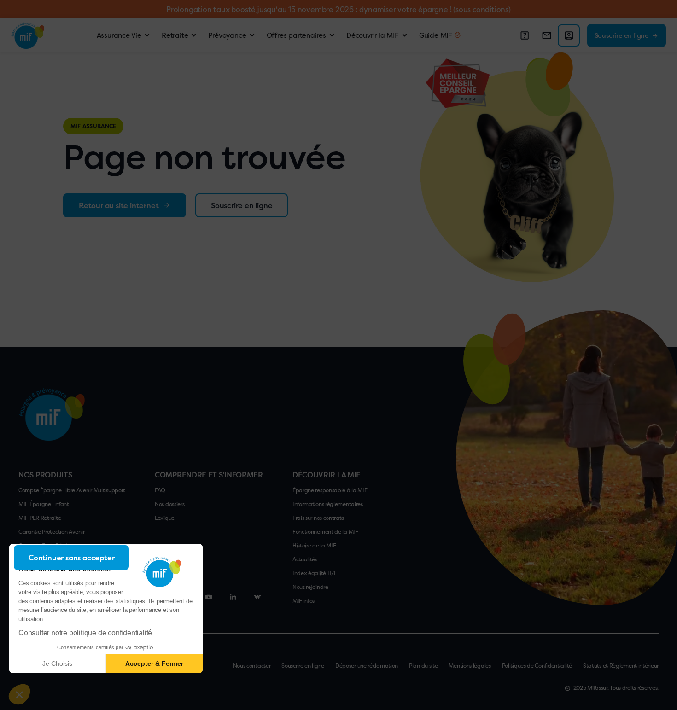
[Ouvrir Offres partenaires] (331, 35)
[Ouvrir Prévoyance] (252, 35)
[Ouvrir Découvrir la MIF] (404, 35)
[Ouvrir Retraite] (193, 35)
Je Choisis (57, 663)
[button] (19, 694)
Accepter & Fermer (154, 663)
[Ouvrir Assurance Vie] (147, 35)
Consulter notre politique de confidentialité (85, 633)
